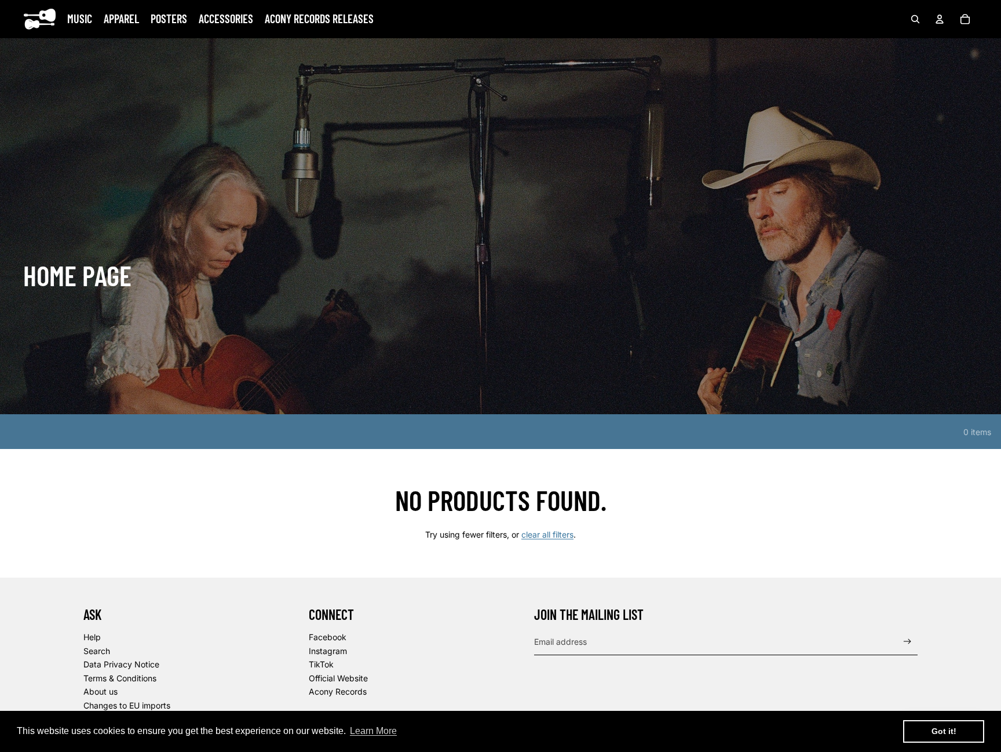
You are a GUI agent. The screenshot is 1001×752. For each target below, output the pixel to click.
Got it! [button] (943, 731)
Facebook (327, 637)
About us (100, 691)
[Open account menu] (939, 19)
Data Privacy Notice (121, 664)
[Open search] (915, 19)
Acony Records (338, 691)
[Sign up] (907, 641)
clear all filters (547, 534)
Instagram (328, 651)
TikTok (321, 664)
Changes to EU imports (126, 705)
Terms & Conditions (119, 678)
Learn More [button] (373, 731)
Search (96, 651)
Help (92, 637)
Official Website (338, 678)
